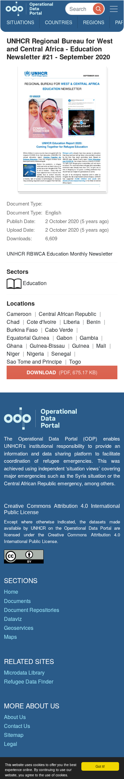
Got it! (100, 766)
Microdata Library (24, 672)
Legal (10, 744)
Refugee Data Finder (28, 681)
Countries (58, 22)
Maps (10, 636)
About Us (15, 717)
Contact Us (17, 726)
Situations (20, 22)
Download (62, 372)
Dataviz (13, 619)
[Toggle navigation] (114, 8)
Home (11, 591)
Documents (17, 601)
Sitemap (13, 735)
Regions (93, 22)
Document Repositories (31, 610)
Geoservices (18, 627)
